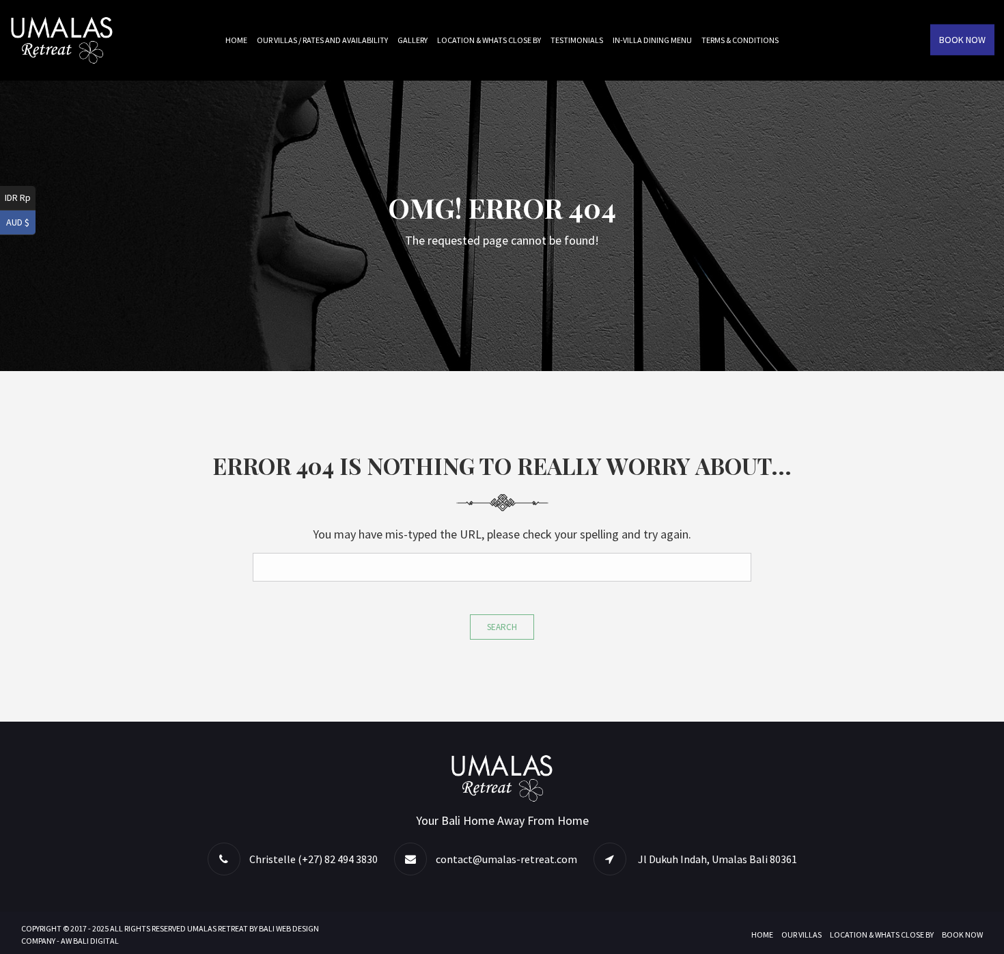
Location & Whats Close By (489, 40)
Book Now (962, 39)
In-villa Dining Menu (652, 40)
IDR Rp (18, 197)
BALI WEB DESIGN (289, 928)
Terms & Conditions (740, 40)
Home (236, 40)
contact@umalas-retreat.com (506, 859)
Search (502, 627)
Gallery (413, 40)
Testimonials (576, 40)
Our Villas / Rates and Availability (322, 40)
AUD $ (17, 222)
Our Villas (801, 934)
